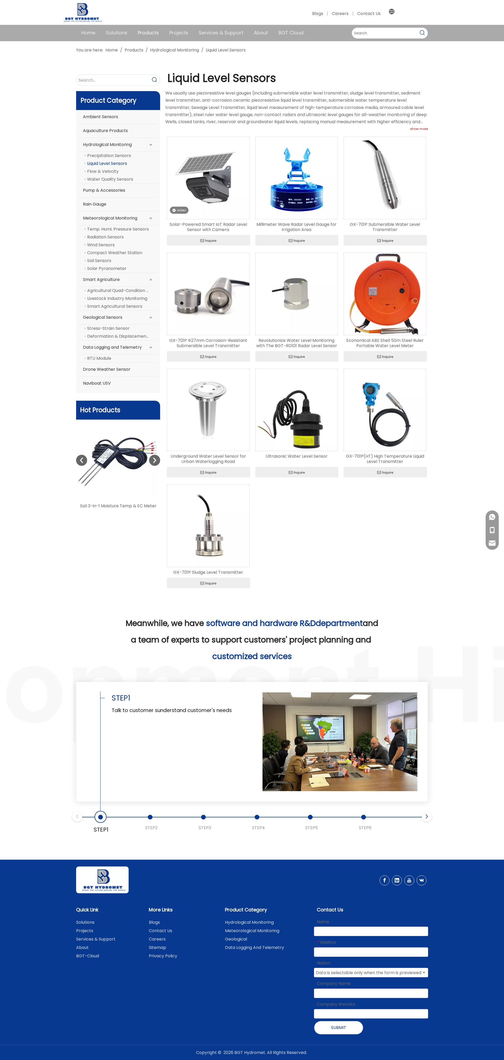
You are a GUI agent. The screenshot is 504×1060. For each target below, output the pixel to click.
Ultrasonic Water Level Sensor (297, 456)
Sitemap (157, 947)
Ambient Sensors (100, 117)
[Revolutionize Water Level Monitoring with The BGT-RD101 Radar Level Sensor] (297, 294)
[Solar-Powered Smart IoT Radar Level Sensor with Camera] (128, 460)
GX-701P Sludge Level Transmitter (208, 572)
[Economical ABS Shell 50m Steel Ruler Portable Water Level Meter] (385, 294)
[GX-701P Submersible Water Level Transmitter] (385, 178)
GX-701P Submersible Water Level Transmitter (385, 227)
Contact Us (369, 14)
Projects (84, 931)
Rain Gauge (94, 204)
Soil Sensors (99, 261)
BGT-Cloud (87, 956)
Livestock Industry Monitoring (117, 298)
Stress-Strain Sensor (108, 328)
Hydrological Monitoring (107, 145)
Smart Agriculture (101, 279)
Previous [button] (81, 460)
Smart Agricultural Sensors (114, 306)
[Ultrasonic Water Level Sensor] (297, 409)
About (82, 947)
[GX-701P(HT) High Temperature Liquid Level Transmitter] (385, 409)
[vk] (422, 880)
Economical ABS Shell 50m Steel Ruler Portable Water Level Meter (385, 343)
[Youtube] (409, 880)
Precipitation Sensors (109, 156)
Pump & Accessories (104, 190)
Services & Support (96, 939)
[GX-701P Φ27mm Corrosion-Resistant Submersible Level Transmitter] (208, 294)
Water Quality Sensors (110, 179)
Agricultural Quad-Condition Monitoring (122, 291)
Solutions (85, 922)
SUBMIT (338, 1028)
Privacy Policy (163, 956)
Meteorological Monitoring (110, 218)
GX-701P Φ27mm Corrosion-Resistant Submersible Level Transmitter (208, 343)
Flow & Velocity (103, 171)
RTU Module (99, 358)
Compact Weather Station (114, 253)
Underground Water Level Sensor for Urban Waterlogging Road (208, 459)
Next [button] (154, 460)
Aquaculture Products (105, 131)
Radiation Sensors (105, 237)
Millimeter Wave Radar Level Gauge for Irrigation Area (296, 227)
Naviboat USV (97, 383)
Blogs (317, 14)
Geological (236, 939)
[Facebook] (385, 880)
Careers (341, 14)
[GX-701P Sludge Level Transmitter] (208, 526)
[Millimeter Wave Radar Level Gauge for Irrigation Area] (297, 178)
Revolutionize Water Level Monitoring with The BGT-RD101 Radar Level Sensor (296, 343)
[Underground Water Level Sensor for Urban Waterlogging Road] (208, 409)
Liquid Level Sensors (107, 163)
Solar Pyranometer (107, 268)
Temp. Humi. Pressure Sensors (118, 229)
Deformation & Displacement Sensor (122, 336)
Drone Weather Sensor (106, 369)
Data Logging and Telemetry (112, 347)
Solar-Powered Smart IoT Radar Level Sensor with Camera (208, 227)
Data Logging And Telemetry (254, 947)
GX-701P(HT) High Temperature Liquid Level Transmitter (385, 459)
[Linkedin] (397, 880)
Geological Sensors (102, 317)
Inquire (211, 240)
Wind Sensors (101, 245)
